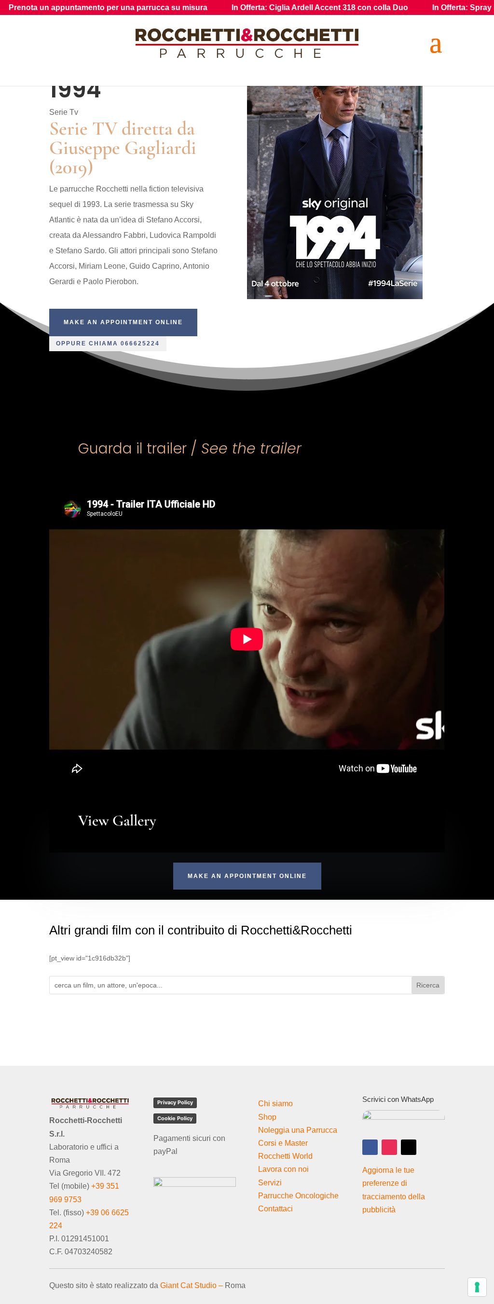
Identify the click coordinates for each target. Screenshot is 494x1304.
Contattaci (275, 1209)
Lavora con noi (283, 1169)
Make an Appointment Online (123, 322)
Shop (267, 1117)
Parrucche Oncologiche (298, 1196)
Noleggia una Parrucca (297, 1130)
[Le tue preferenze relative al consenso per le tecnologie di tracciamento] (477, 1287)
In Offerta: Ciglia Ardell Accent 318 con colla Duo (266, 7)
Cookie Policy (174, 1118)
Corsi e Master (283, 1143)
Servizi (270, 1183)
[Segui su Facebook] (370, 1147)
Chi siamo (275, 1103)
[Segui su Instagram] (389, 1147)
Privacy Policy (175, 1102)
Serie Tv (63, 112)
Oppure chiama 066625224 (108, 343)
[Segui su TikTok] (408, 1147)
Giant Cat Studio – (191, 1285)
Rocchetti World (285, 1156)
